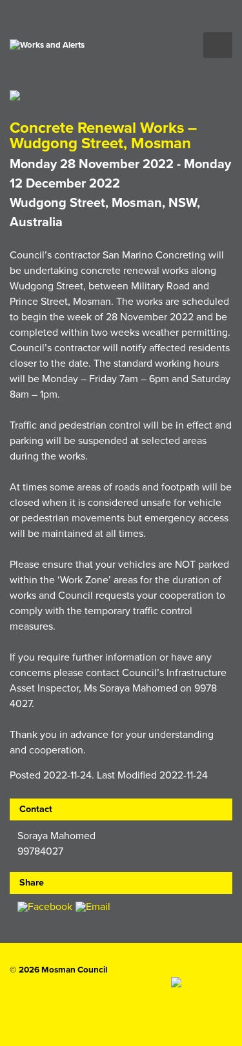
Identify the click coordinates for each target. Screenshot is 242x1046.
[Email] (93, 908)
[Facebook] (44, 908)
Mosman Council (74, 970)
